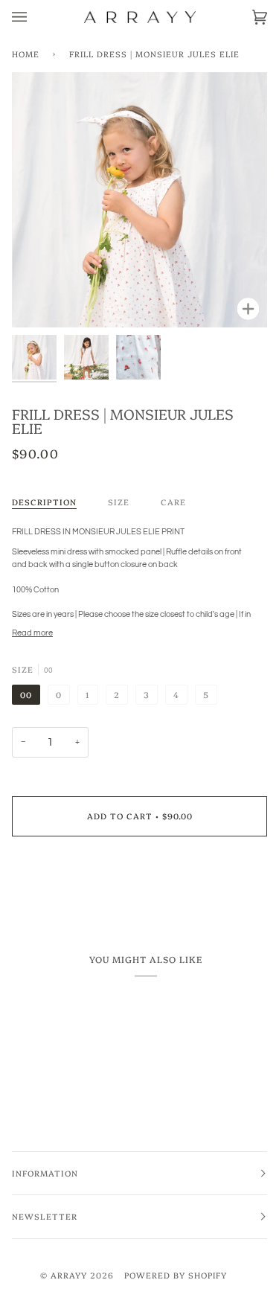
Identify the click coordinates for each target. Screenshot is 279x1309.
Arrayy (69, 1275)
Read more (32, 633)
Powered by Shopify (175, 1275)
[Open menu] (34, 17)
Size (118, 502)
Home (25, 54)
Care (173, 502)
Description (44, 502)
